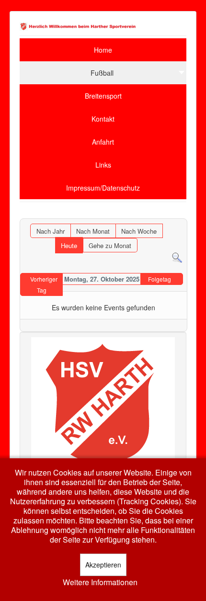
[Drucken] (180, 213)
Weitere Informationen (100, 582)
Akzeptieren (103, 564)
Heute (69, 245)
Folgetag (159, 279)
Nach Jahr (50, 231)
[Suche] (177, 256)
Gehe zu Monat (110, 245)
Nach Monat (93, 231)
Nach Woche (139, 231)
